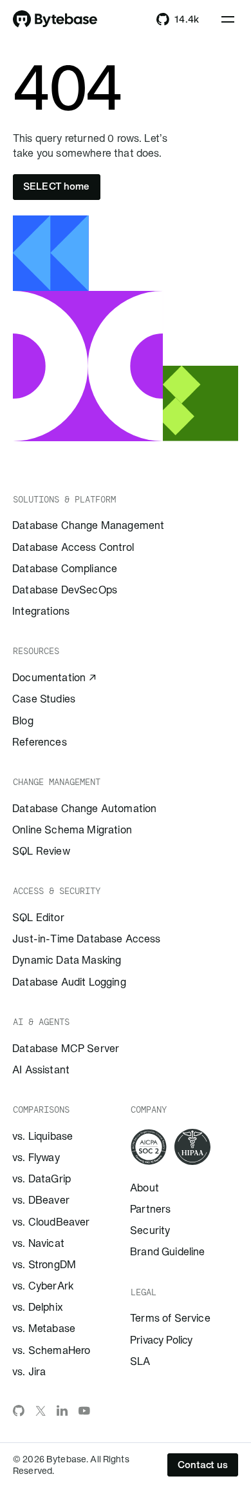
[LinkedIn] (62, 1411)
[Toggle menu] (228, 19)
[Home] (55, 19)
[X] (40, 1411)
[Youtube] (84, 1411)
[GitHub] (18, 1411)
